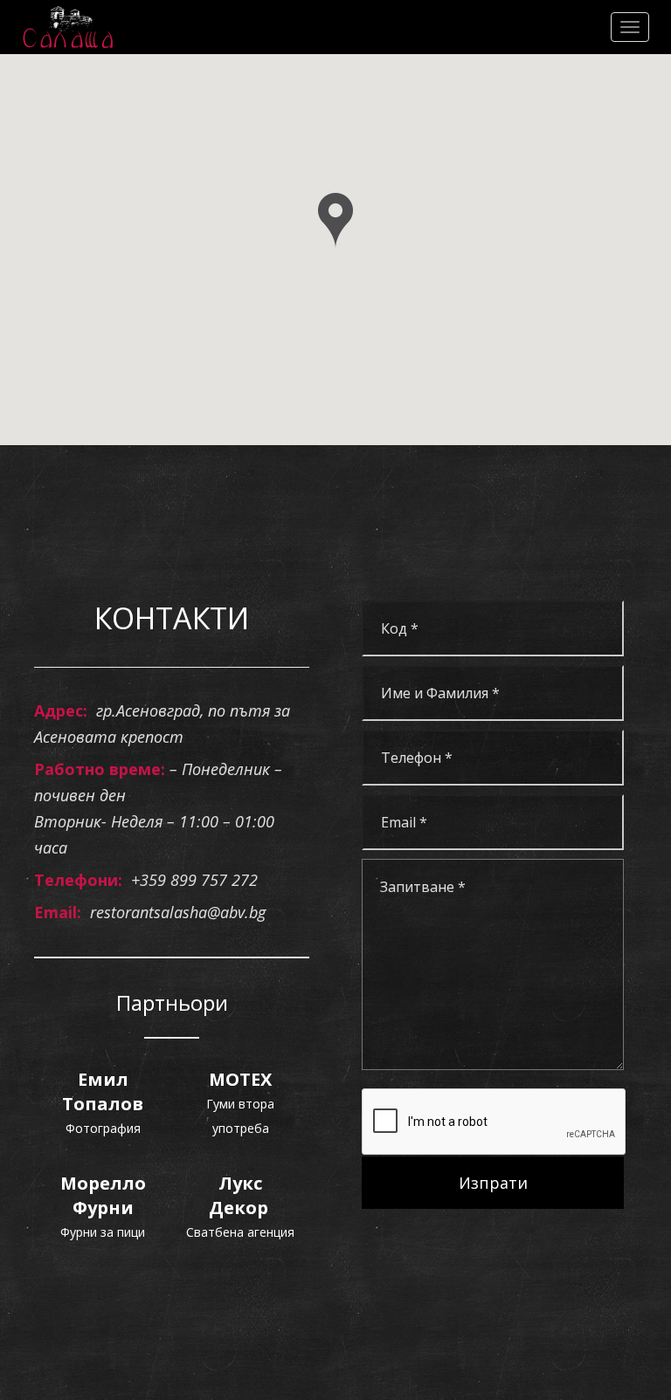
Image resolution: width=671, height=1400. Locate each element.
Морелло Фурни (103, 1195)
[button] (335, 221)
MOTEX (240, 1079)
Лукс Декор (241, 1195)
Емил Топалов (102, 1091)
